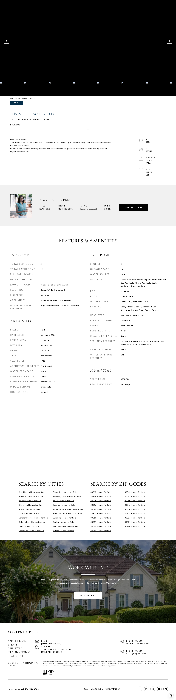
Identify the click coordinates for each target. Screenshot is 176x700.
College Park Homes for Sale (32, 522)
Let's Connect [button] (88, 595)
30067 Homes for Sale (135, 496)
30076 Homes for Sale (100, 509)
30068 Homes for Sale (100, 492)
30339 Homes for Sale (135, 513)
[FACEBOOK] (140, 689)
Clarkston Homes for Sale (31, 505)
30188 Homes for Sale (135, 526)
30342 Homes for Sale (100, 513)
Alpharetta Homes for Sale (31, 496)
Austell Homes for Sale (29, 509)
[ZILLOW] (165, 689)
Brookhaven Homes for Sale (32, 492)
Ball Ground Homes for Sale (66, 526)
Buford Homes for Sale (63, 530)
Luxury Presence (30, 689)
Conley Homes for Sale (63, 522)
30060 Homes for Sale (100, 518)
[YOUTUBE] (159, 689)
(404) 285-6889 (139, 654)
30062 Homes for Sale (135, 492)
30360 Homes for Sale (100, 530)
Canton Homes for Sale (29, 513)
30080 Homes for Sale (100, 526)
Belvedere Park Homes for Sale (67, 513)
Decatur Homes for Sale (64, 505)
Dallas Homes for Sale (29, 526)
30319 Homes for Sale (100, 522)
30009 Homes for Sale (135, 522)
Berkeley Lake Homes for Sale (67, 496)
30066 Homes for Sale (100, 505)
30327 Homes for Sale (135, 518)
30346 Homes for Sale (135, 505)
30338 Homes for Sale (135, 509)
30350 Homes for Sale (135, 500)
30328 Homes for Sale (100, 496)
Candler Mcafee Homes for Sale (33, 518)
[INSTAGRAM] (146, 689)
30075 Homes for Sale (100, 500)
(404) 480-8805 (65, 209)
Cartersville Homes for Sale (31, 530)
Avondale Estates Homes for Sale (68, 509)
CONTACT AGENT (133, 208)
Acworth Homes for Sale (30, 500)
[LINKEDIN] (152, 689)
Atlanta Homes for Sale (63, 500)
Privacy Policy (112, 689)
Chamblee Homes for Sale (65, 492)
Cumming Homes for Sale (64, 518)
